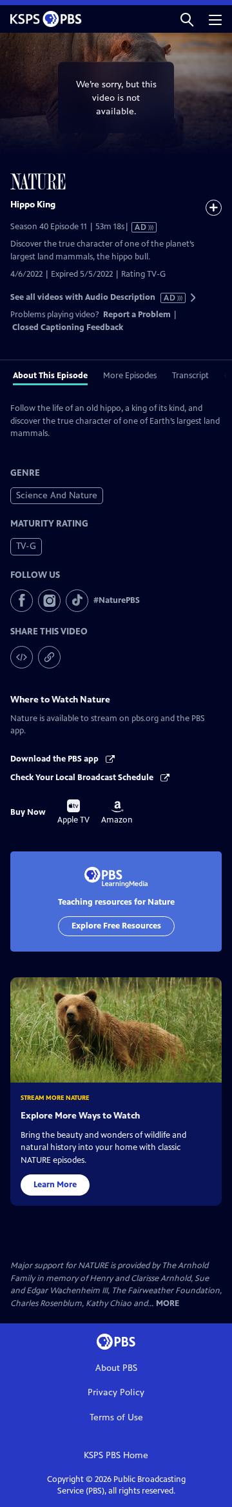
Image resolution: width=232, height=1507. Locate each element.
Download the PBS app (55, 759)
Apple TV (73, 812)
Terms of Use (116, 1417)
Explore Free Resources (116, 926)
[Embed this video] (21, 657)
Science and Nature (56, 495)
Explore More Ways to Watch (80, 1115)
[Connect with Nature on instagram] (49, 600)
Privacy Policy (116, 1392)
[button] (186, 19)
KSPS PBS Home (116, 1455)
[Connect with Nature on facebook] (21, 600)
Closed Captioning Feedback (67, 327)
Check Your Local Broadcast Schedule (82, 777)
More (167, 1304)
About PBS (116, 1368)
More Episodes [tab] (130, 375)
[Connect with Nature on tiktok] (77, 600)
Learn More (55, 1185)
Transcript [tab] (190, 375)
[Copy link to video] (49, 657)
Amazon (117, 813)
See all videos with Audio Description (93, 297)
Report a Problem (137, 314)
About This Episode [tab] (50, 375)
